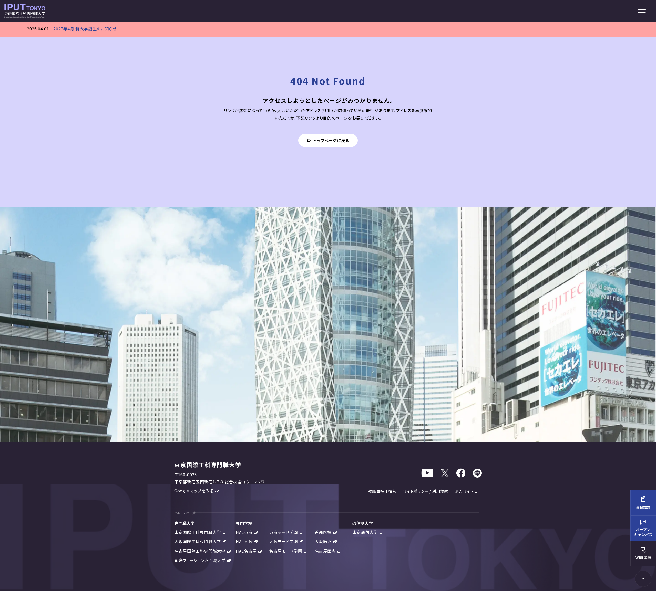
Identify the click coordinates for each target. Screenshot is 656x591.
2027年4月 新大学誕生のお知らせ (85, 29)
